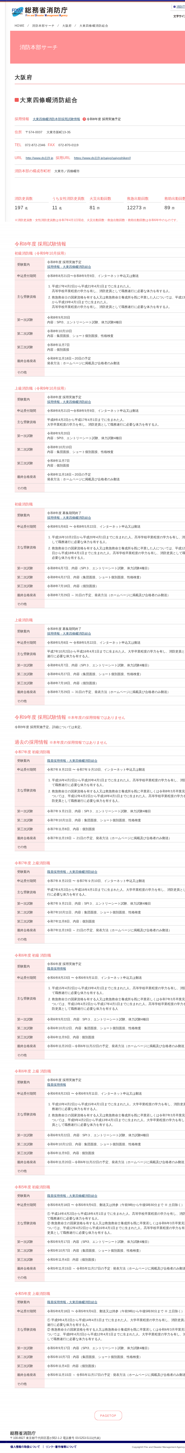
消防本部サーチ (43, 25)
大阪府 (67, 25)
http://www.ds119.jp (39, 158)
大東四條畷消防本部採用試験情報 (56, 119)
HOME (20, 25)
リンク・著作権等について (60, 1446)
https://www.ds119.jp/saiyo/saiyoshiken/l (102, 158)
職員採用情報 (56, 968)
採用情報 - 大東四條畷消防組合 (69, 267)
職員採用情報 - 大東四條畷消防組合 (72, 760)
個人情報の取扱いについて (27, 1446)
